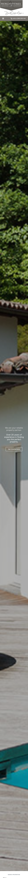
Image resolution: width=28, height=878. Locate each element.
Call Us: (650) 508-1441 (19, 18)
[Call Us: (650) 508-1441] (11, 18)
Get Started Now (14, 449)
